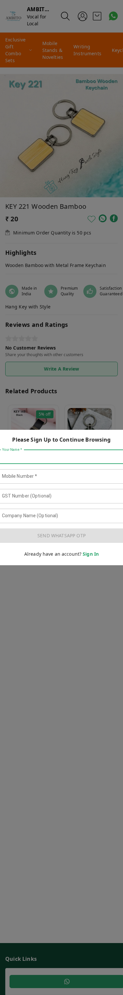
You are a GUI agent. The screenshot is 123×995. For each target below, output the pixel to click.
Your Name (12, 450)
